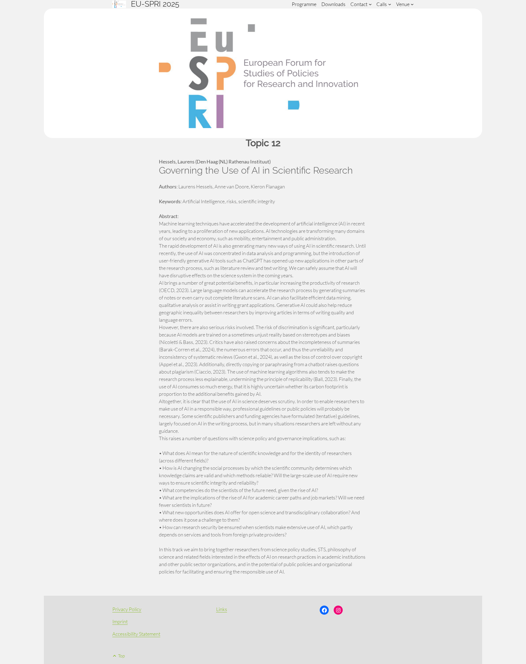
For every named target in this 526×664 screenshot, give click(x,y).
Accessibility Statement (136, 634)
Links (221, 609)
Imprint (120, 621)
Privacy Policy (126, 609)
